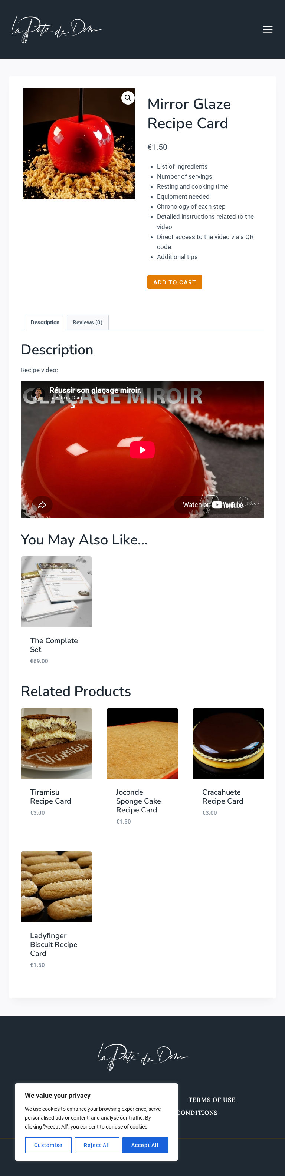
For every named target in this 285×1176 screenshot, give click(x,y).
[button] (128, 98)
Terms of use (212, 1099)
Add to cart (174, 282)
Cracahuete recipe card (222, 796)
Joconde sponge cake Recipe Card (138, 801)
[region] (96, 1122)
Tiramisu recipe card (50, 796)
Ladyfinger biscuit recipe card (54, 944)
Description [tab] (45, 322)
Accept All (145, 1145)
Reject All (97, 1145)
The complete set (54, 645)
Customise (48, 1145)
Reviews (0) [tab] (87, 322)
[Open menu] (271, 29)
